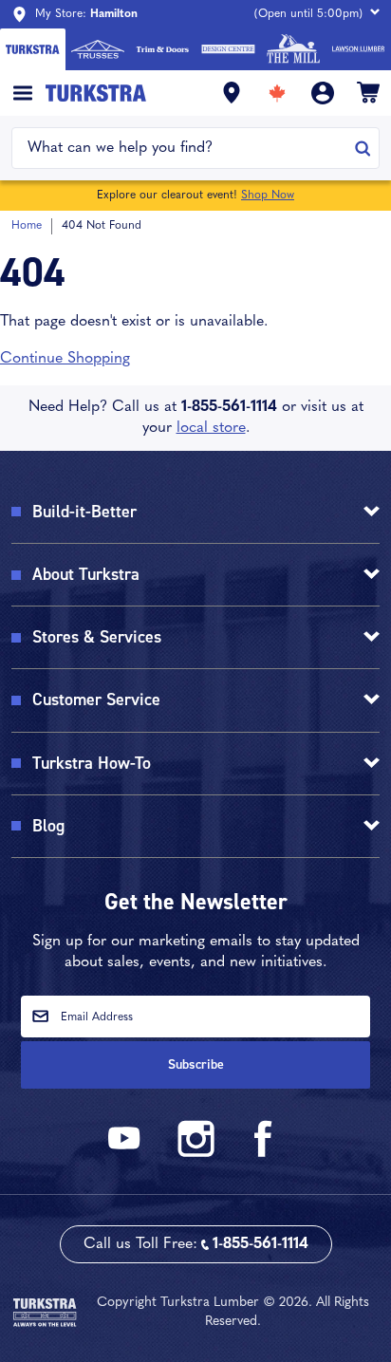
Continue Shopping (65, 358)
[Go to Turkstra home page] (32, 49)
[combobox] (183, 148)
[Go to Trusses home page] (98, 49)
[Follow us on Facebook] (264, 1154)
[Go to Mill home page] (293, 49)
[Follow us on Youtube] (127, 1154)
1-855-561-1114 (229, 407)
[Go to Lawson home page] (358, 49)
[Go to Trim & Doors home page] (163, 49)
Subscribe (196, 1064)
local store (211, 428)
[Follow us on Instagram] (195, 1154)
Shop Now (267, 195)
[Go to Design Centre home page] (228, 49)
